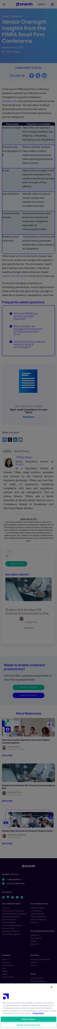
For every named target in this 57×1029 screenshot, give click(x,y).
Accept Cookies (28, 1019)
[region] (28, 1006)
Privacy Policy (38, 1013)
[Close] (51, 987)
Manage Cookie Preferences (28, 1025)
